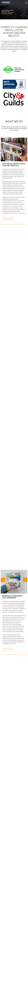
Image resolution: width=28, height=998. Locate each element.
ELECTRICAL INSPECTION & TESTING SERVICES (13, 165)
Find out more (8, 218)
